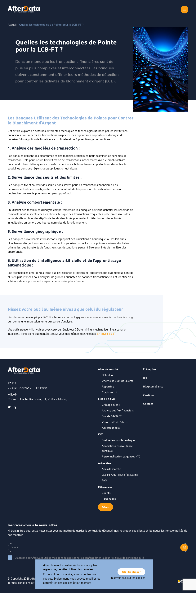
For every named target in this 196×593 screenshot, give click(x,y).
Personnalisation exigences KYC (121, 456)
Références (105, 487)
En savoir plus (105, 334)
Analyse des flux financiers (118, 410)
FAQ (104, 480)
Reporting (108, 386)
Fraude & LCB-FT (112, 416)
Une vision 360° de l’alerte (117, 380)
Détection (108, 375)
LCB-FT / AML (106, 399)
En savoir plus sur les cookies (127, 578)
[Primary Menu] (184, 9)
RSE (145, 377)
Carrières (148, 395)
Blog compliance (153, 386)
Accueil (12, 25)
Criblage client (111, 404)
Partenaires (109, 498)
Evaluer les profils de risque (118, 440)
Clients (106, 492)
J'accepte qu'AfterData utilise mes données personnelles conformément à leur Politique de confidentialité (79, 557)
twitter (9, 407)
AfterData (26, 9)
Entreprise (149, 369)
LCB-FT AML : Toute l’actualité (120, 474)
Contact (148, 403)
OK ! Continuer (131, 571)
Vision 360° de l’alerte (115, 422)
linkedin (14, 407)
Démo (105, 507)
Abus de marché (108, 369)
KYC (100, 434)
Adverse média (111, 427)
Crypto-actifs (110, 392)
